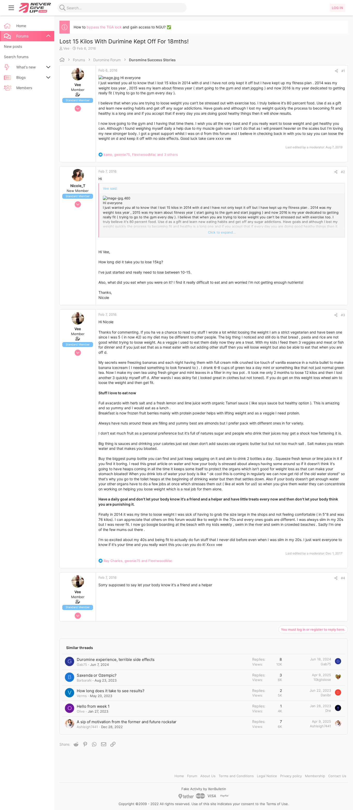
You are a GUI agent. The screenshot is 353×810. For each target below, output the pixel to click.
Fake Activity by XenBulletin (203, 789)
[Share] (336, 70)
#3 (343, 315)
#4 (343, 578)
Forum (192, 776)
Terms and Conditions (236, 776)
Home (179, 776)
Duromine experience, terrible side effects (116, 659)
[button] (11, 8)
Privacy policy (291, 776)
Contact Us (337, 776)
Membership (315, 776)
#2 (343, 172)
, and (138, 561)
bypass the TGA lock (104, 27)
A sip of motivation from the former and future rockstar (127, 721)
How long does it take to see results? (110, 690)
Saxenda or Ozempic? (97, 675)
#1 (343, 71)
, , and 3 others (141, 154)
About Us (208, 776)
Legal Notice (267, 776)
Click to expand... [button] (222, 232)
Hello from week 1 (93, 706)
